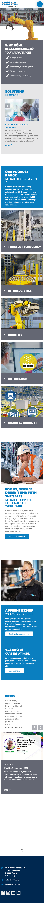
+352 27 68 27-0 (12, 879)
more (8, 147)
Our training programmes (19, 636)
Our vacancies (14, 673)
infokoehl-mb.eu (12, 884)
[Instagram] (8, 893)
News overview (12, 730)
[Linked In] (19, 893)
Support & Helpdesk (17, 538)
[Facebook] (3, 893)
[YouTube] (13, 893)
